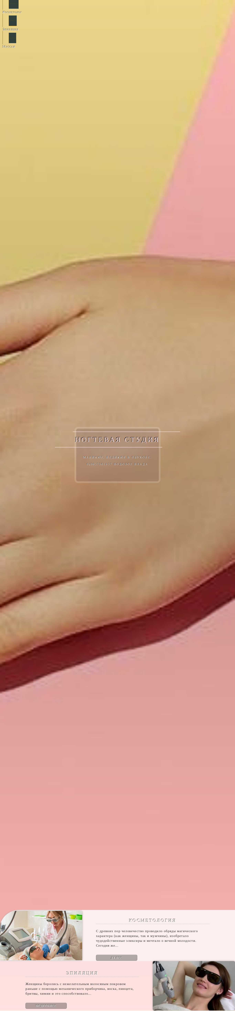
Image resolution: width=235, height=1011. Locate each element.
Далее (117, 957)
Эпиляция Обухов (13, 20)
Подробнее (46, 1005)
